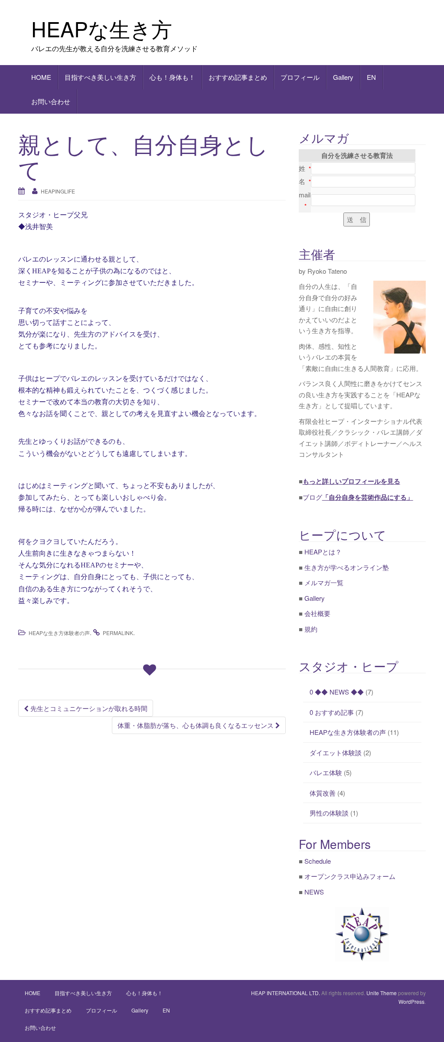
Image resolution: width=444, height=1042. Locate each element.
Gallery (343, 77)
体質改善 (323, 792)
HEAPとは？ (323, 551)
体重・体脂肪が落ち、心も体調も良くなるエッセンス (196, 725)
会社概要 (317, 613)
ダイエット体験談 (336, 752)
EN (371, 77)
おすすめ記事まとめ (238, 77)
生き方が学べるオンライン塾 (346, 567)
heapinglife (58, 191)
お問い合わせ (50, 101)
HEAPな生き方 (101, 28)
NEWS (314, 891)
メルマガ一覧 (323, 582)
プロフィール (300, 77)
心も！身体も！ (172, 77)
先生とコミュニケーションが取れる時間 (88, 708)
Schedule (317, 860)
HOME (41, 77)
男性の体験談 (329, 812)
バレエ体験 (326, 772)
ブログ (358, 496)
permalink (118, 632)
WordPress (411, 1001)
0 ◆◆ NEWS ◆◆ (337, 691)
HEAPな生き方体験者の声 (59, 632)
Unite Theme (381, 992)
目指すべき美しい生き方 (100, 77)
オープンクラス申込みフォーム (349, 876)
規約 (310, 628)
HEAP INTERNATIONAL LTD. (285, 992)
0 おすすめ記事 (332, 712)
